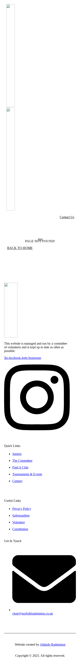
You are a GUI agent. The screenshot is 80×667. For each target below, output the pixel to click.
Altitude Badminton (52, 644)
